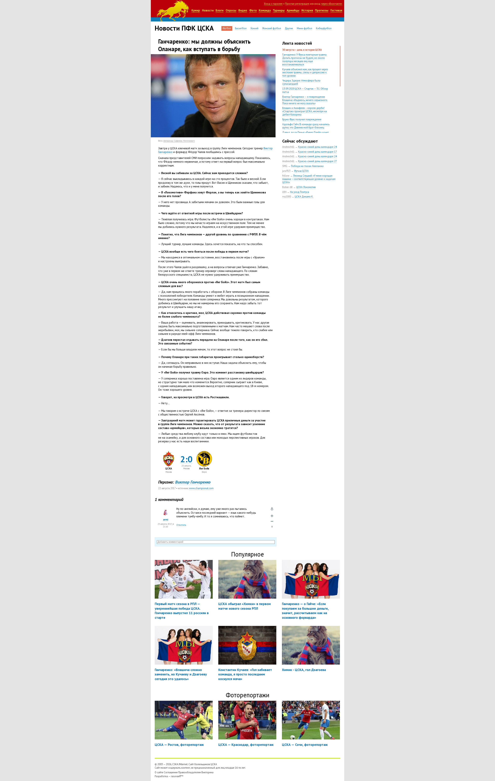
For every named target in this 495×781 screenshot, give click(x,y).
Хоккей (254, 28)
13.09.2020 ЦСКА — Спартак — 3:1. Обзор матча (305, 90)
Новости (208, 10)
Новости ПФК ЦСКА (184, 28)
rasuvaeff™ (177, 776)
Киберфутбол (323, 28)
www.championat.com (201, 488)
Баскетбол (241, 28)
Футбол (227, 28)
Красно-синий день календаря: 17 (317, 151)
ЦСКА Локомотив (306, 187)
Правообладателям (189, 772)
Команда (265, 10)
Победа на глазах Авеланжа (307, 166)
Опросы (231, 10)
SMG (284, 166)
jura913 (286, 171)
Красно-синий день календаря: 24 (317, 147)
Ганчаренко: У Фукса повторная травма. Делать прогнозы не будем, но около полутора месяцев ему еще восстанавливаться (304, 59)
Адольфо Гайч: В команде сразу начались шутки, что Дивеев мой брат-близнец (305, 126)
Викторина (207, 772)
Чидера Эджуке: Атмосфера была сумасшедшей (301, 82)
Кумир (195, 10)
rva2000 (286, 196)
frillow (285, 175)
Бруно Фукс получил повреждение (301, 119)
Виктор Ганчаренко (193, 482)
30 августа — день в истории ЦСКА (302, 49)
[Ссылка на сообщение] (272, 509)
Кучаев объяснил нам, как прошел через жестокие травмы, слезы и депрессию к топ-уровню (305, 73)
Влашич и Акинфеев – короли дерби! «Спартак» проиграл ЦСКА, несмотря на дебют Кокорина (304, 111)
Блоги (220, 10)
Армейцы (293, 10)
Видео (242, 10)
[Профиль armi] (165, 509)
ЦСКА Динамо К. (304, 196)
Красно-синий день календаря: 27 (317, 161)
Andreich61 (288, 147)
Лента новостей (297, 43)
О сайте (159, 772)
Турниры (279, 10)
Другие (289, 28)
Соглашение (171, 772)
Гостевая (336, 10)
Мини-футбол (304, 28)
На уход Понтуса (299, 192)
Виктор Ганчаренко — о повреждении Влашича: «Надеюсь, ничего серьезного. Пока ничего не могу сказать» (305, 100)
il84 (284, 192)
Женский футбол (271, 28)
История (307, 10)
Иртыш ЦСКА (301, 171)
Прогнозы (321, 10)
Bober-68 (287, 187)
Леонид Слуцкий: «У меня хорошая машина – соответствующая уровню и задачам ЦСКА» (308, 179)
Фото (253, 10)
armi (165, 519)
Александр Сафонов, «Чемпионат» (179, 140)
